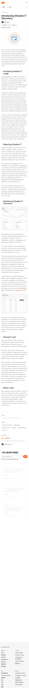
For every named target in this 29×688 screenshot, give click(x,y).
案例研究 (3, 677)
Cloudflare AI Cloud (20, 675)
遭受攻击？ (4, 664)
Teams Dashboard (22, 427)
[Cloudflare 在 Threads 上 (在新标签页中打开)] (21, 441)
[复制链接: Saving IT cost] (2, 337)
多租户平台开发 (19, 682)
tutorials (18, 290)
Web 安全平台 (18, 684)
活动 (2, 684)
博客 (2, 687)
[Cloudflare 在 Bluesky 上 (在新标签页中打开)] (18, 441)
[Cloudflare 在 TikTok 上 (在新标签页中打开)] (24, 441)
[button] (14, 218)
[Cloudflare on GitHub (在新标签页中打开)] (16, 441)
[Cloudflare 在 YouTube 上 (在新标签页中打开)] (10, 441)
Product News (17, 425)
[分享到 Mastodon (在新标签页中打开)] (14, 418)
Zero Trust (4, 430)
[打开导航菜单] (26, 2)
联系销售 (3, 655)
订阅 (25, 456)
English (9, 27)
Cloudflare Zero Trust (7, 425)
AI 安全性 (17, 677)
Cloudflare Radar (5, 675)
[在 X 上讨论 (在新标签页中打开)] (5, 418)
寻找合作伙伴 (4, 659)
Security (14, 427)
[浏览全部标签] (27, 7)
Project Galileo (19, 652)
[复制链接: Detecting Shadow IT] (2, 144)
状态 (2, 680)
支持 (2, 682)
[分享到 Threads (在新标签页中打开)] (17, 418)
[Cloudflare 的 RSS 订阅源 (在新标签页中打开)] (2, 441)
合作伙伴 (3, 657)
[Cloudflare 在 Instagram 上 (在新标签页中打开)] (13, 441)
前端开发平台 (18, 680)
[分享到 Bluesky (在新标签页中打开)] (11, 418)
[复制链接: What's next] (2, 388)
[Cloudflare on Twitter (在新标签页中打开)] (5, 441)
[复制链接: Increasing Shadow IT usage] (2, 71)
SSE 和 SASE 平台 (20, 673)
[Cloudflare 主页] (3, 3)
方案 (2, 652)
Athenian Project (19, 655)
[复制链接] (20, 418)
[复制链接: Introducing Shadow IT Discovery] (2, 201)
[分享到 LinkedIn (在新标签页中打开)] (8, 418)
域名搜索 (3, 666)
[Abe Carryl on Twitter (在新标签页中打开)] (12, 444)
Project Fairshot (19, 661)
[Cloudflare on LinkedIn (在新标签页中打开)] (8, 441)
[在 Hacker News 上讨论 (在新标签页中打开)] (2, 418)
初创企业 (3, 662)
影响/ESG (17, 663)
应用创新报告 (4, 673)
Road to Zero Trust (6, 427)
